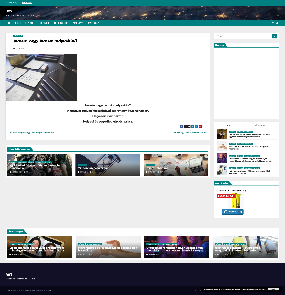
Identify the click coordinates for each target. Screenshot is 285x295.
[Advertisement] (232, 83)
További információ (260, 289)
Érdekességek (61, 23)
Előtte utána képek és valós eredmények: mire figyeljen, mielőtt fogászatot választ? (249, 135)
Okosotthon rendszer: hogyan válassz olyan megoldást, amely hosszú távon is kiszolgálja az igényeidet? (250, 161)
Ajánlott (78, 23)
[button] (273, 23)
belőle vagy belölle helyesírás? (188, 132)
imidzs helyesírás (157, 168)
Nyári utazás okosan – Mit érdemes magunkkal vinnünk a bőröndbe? (237, 249)
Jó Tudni (29, 23)
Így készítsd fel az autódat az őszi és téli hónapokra (35, 167)
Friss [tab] (231, 125)
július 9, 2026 (154, 254)
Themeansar (47, 290)
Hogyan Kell (18, 35)
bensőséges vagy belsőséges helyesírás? (33, 132)
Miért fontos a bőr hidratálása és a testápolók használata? (107, 249)
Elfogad (273, 289)
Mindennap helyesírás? (93, 168)
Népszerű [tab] (262, 125)
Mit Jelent (44, 23)
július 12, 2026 (86, 254)
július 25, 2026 (18, 254)
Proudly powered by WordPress (16, 290)
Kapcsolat (93, 23)
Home (18, 23)
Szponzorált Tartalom (43, 162)
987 (9, 11)
